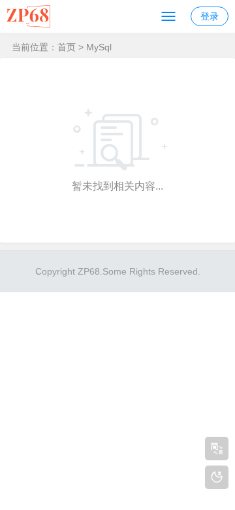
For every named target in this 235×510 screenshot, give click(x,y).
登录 (209, 16)
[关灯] (216, 477)
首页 (66, 47)
